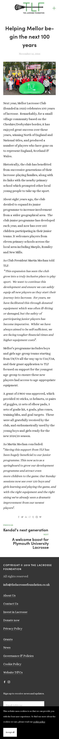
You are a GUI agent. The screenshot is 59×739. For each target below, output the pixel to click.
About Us (9, 595)
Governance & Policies (18, 656)
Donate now (11, 620)
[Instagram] (9, 682)
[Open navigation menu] (54, 8)
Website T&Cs (13, 672)
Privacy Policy (12, 628)
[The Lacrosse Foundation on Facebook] (4, 682)
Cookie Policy (12, 664)
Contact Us (10, 603)
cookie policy (39, 722)
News (6, 647)
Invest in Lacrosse (15, 612)
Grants (8, 639)
